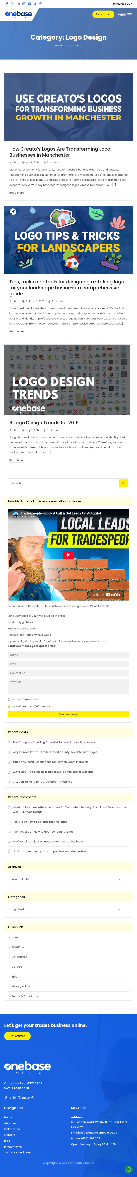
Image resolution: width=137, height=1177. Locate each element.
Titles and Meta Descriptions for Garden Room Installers (51, 762)
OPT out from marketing (26, 699)
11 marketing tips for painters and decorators (56, 851)
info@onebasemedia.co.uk (98, 1133)
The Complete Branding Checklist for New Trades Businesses (54, 742)
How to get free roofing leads (47, 822)
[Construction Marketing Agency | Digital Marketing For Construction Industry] (18, 14)
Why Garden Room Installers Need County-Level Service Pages (55, 752)
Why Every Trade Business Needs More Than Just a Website (53, 772)
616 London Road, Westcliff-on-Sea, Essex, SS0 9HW (99, 1124)
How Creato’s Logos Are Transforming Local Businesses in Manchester (60, 152)
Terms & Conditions (25, 996)
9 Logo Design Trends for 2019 (44, 422)
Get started (19, 957)
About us (18, 947)
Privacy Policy (21, 986)
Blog (15, 977)
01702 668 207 (122, 4)
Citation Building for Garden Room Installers (42, 782)
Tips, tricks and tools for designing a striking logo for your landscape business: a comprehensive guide (66, 288)
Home (58, 45)
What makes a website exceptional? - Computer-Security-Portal (57, 807)
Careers (17, 967)
